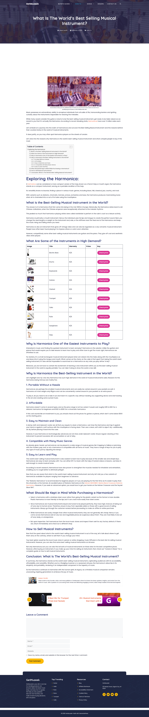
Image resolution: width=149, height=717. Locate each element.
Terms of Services (84, 696)
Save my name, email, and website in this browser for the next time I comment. (57, 655)
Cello (54, 700)
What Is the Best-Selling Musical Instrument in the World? (49, 151)
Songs (89, 4)
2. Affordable (37, 161)
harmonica (32, 184)
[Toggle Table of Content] (70, 146)
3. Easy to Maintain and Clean (42, 163)
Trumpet (56, 696)
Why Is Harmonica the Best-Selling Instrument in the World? (50, 157)
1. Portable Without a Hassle (41, 159)
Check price (103, 253)
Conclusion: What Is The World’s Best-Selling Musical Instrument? (51, 172)
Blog (80, 683)
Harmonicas (92, 121)
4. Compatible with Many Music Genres (45, 165)
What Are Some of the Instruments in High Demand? (47, 153)
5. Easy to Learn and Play (41, 166)
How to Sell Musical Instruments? (41, 170)
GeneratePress (83, 713)
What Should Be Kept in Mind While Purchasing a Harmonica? (50, 168)
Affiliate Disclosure (84, 686)
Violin (55, 686)
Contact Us (111, 4)
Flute (54, 690)
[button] (120, 4)
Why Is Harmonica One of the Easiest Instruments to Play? (49, 155)
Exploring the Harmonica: (36, 149)
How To (78, 4)
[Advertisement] (74, 56)
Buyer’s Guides (64, 4)
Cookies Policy (83, 693)
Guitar (55, 683)
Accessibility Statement (86, 690)
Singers (101, 4)
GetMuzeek (32, 3)
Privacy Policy (83, 700)
